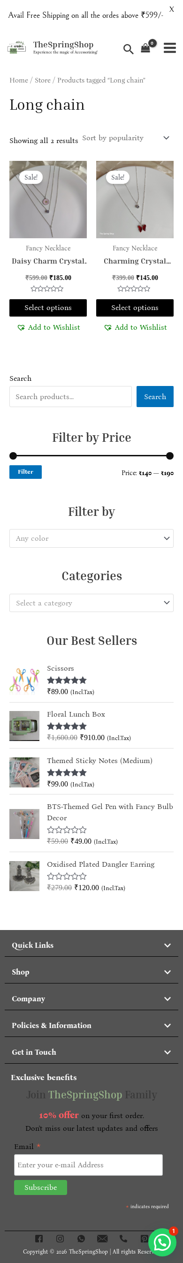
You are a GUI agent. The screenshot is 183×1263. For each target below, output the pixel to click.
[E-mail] (102, 1239)
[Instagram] (60, 1239)
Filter (25, 471)
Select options (48, 307)
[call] (123, 1239)
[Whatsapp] (81, 1239)
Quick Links (32, 945)
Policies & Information (52, 1025)
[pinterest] (144, 1239)
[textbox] (87, 538)
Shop (21, 972)
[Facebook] (39, 1239)
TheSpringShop (63, 44)
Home (18, 80)
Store (43, 80)
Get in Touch (34, 1052)
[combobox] (91, 538)
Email (27, 1147)
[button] (48, 327)
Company (28, 998)
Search (20, 378)
